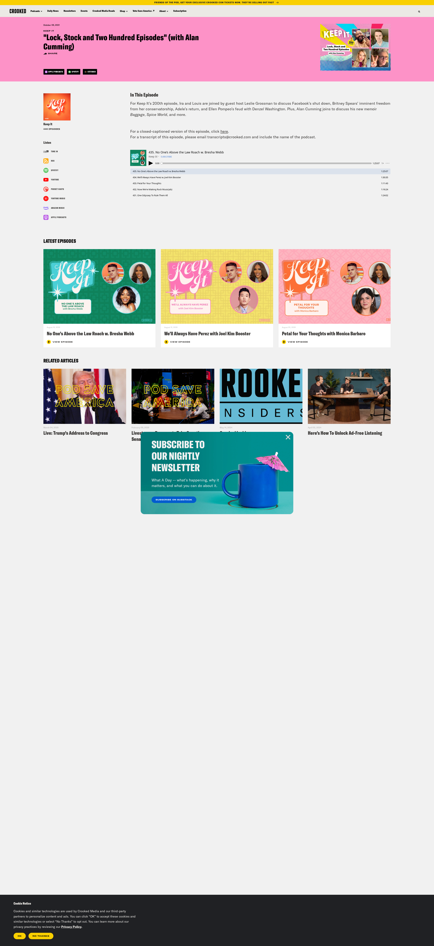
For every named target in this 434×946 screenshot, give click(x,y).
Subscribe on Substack (174, 500)
